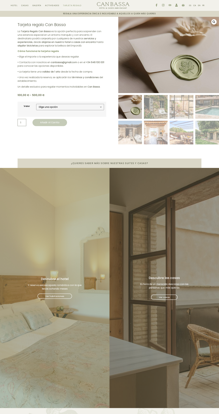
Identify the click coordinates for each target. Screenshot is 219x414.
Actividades (52, 5)
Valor (27, 106)
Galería (36, 5)
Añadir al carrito (49, 122)
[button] (214, 22)
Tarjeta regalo (72, 5)
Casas (25, 5)
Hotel (14, 5)
